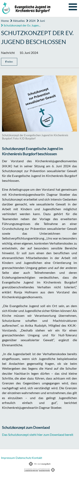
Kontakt (37, 457)
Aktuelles (18, 20)
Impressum (8, 457)
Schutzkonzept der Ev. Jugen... (22, 25)
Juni (42, 20)
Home (5, 20)
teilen (10, 61)
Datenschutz (23, 457)
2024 (31, 20)
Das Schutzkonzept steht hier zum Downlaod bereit (37, 434)
